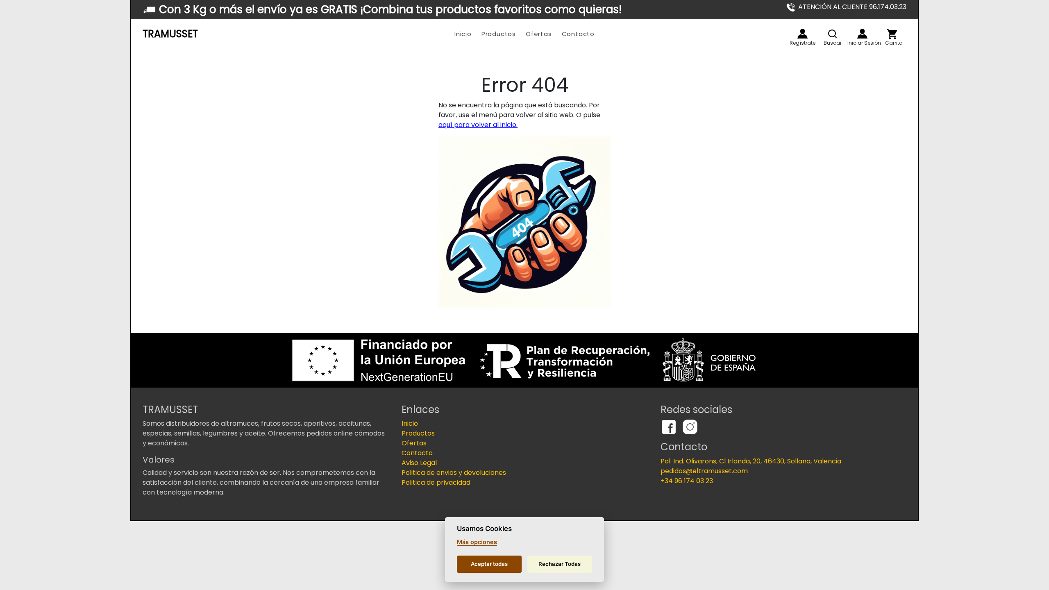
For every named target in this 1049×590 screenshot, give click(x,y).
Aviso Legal (419, 462)
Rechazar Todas (559, 563)
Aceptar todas (489, 563)
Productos (498, 34)
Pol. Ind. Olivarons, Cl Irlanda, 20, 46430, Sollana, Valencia (751, 461)
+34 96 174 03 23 (687, 481)
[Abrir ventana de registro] (802, 34)
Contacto (578, 34)
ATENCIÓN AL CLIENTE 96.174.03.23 (852, 6)
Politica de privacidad (436, 482)
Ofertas (539, 34)
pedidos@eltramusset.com (704, 471)
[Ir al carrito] (891, 34)
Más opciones (477, 541)
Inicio (463, 34)
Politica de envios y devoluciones (454, 472)
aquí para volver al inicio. (478, 124)
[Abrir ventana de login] (862, 34)
